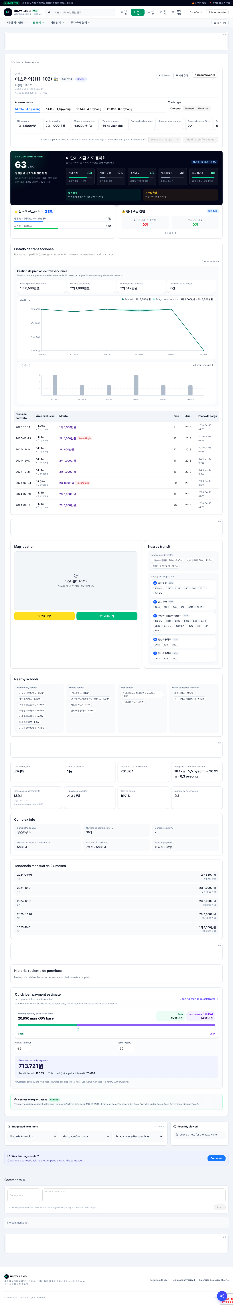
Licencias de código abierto (214, 1280)
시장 (152, 12)
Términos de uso (158, 1280)
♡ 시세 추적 (182, 75)
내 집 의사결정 (15, 22)
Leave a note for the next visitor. (199, 1134)
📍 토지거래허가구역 (219, 3)
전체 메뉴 (179, 12)
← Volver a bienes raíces (24, 62)
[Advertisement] (114, 41)
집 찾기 (139, 12)
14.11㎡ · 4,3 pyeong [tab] (58, 108)
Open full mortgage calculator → (198, 998)
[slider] (78, 1029)
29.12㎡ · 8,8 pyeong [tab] (119, 108)
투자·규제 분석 (78, 22)
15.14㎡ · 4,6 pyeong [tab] (88, 108)
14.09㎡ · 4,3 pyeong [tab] (27, 108)
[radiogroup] (189, 108)
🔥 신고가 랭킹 (199, 3)
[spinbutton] (23, 1048)
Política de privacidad (183, 1280)
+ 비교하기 (164, 75)
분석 (164, 12)
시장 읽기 (55, 22)
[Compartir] (222, 1296)
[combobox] (194, 12)
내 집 (126, 12)
